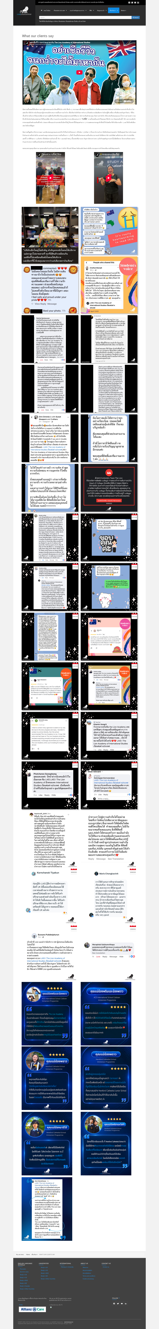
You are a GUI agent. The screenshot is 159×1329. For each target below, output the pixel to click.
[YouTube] (135, 2)
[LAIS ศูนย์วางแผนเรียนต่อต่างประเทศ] (24, 10)
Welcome (85, 1267)
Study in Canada (25, 1286)
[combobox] (85, 17)
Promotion (23, 1269)
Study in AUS (24, 1280)
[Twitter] (132, 2)
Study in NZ (23, 1283)
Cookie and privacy (88, 1279)
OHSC (21, 1305)
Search (41, 14)
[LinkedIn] (138, 2)
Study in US (23, 1277)
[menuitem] (45, 10)
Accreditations (87, 1273)
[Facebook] (129, 2)
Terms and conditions (89, 1276)
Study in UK (23, 1275)
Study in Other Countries (27, 1289)
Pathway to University (67, 1267)
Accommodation (87, 1270)
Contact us (106, 1267)
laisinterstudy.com (68, 1322)
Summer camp (24, 1272)
